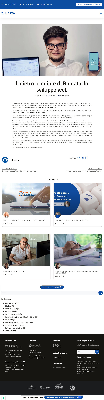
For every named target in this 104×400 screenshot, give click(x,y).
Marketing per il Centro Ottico (16, 322)
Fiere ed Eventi (11, 311)
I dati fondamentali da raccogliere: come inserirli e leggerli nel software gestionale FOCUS (76, 272)
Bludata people (64, 95)
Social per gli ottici (12, 325)
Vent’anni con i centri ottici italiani (13, 271)
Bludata (8, 306)
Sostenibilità (10, 330)
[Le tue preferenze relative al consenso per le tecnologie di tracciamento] (3, 398)
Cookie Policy (57, 345)
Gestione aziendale (12, 314)
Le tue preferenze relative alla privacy (61, 397)
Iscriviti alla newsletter (59, 368)
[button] (100, 13)
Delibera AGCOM (10, 367)
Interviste (9, 319)
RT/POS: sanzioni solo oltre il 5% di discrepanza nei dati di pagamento (24, 220)
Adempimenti (10, 303)
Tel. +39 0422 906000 (35, 352)
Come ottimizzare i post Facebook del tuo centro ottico (71, 220)
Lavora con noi (57, 357)
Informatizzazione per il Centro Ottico (20, 317)
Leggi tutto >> (8, 223)
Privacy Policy (57, 347)
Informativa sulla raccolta (33, 397)
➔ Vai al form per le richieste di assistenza (85, 372)
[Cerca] (100, 293)
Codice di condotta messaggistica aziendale (14, 370)
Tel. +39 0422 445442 (35, 347)
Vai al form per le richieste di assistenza (88, 345)
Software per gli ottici (13, 328)
